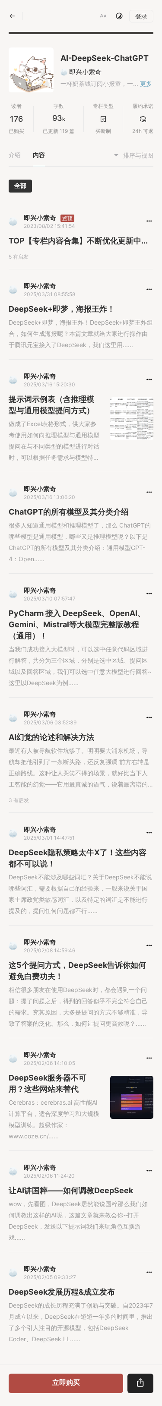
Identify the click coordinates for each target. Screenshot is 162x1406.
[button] (103, 16)
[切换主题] (119, 16)
